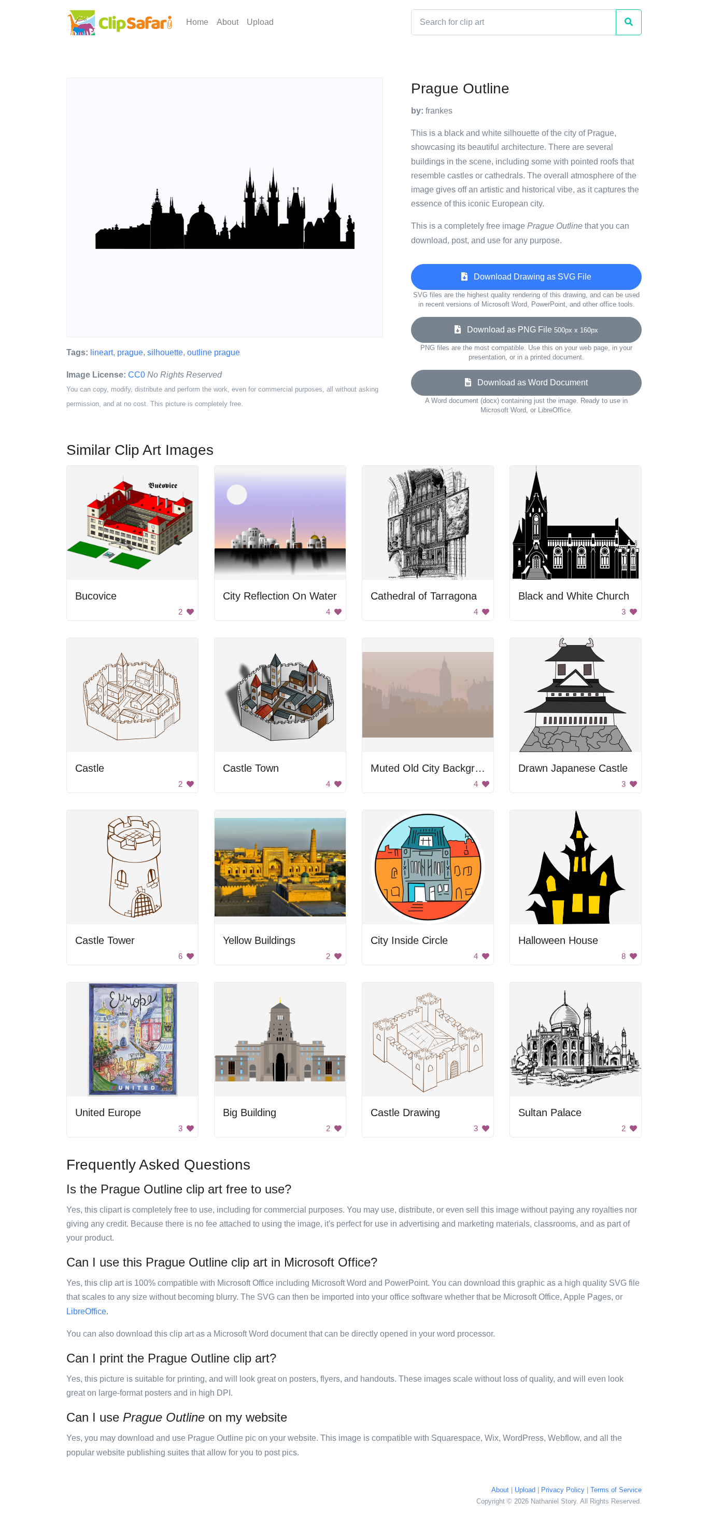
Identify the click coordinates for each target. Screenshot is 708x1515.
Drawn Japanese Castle (573, 768)
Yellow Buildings (259, 940)
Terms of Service (616, 1490)
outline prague (213, 352)
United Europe (108, 1112)
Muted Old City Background (434, 768)
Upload (260, 22)
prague (130, 352)
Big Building (249, 1112)
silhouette (165, 352)
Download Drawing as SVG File (529, 276)
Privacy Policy (563, 1490)
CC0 (136, 374)
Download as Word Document (529, 382)
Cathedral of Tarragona (424, 596)
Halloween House (558, 940)
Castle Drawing (405, 1112)
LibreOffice (86, 1311)
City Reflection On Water (280, 596)
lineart (101, 352)
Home (197, 22)
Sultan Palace (550, 1112)
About (227, 22)
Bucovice (96, 596)
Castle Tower (105, 940)
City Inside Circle (409, 940)
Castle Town (251, 768)
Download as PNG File (529, 329)
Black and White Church (573, 596)
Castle (89, 768)
